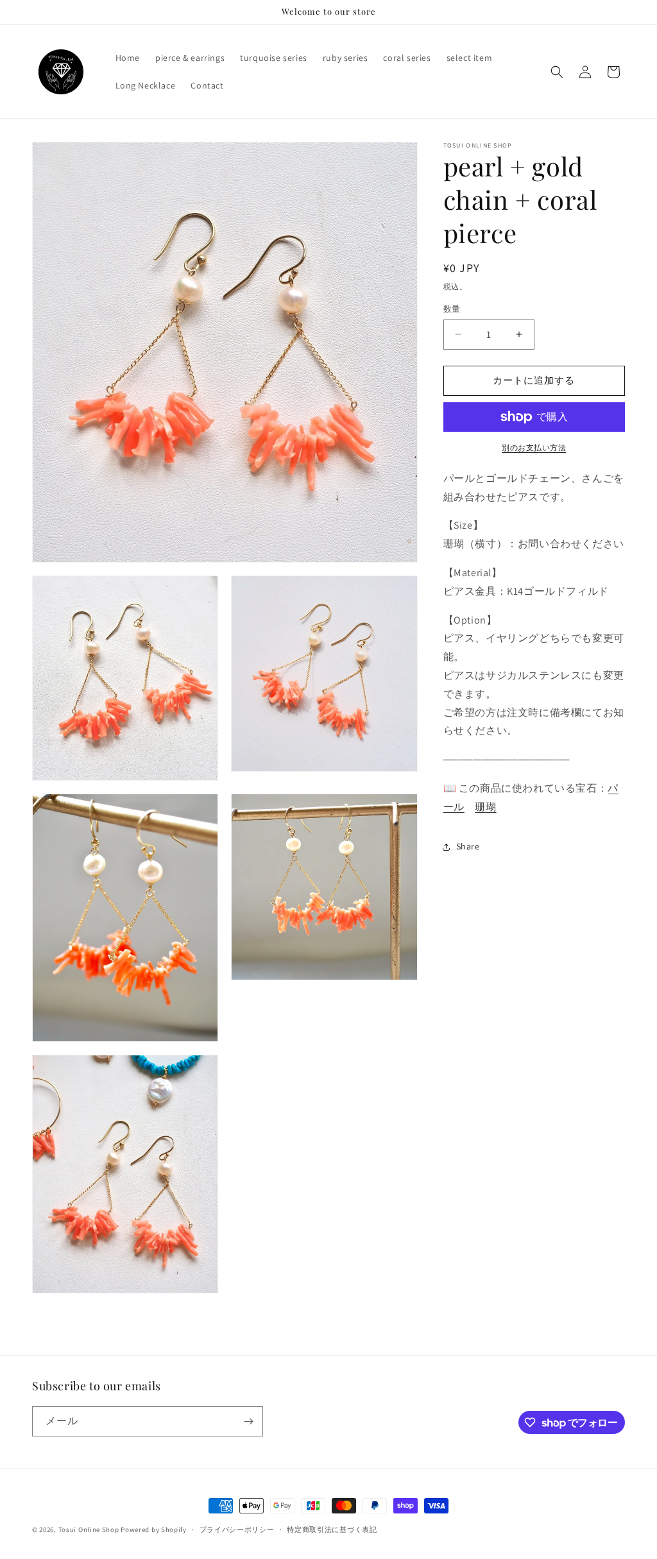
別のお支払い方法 (534, 447)
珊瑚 (485, 807)
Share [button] (468, 846)
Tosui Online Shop (88, 1529)
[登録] (248, 1421)
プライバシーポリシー (237, 1529)
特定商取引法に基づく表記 (332, 1529)
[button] (557, 72)
